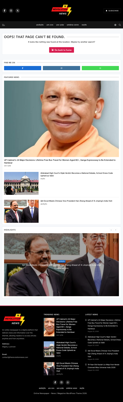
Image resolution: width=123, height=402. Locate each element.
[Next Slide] (115, 230)
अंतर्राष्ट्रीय (40, 25)
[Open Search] (120, 25)
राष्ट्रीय (84, 25)
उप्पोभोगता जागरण (73, 25)
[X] (17, 10)
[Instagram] (11, 10)
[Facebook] (4, 10)
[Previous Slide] (111, 230)
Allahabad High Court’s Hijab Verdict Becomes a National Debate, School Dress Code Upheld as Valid (66, 347)
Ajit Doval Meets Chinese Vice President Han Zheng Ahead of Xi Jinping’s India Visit (76, 201)
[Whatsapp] (100, 68)
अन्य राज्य (49, 25)
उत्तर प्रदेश (60, 25)
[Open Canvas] (3, 25)
